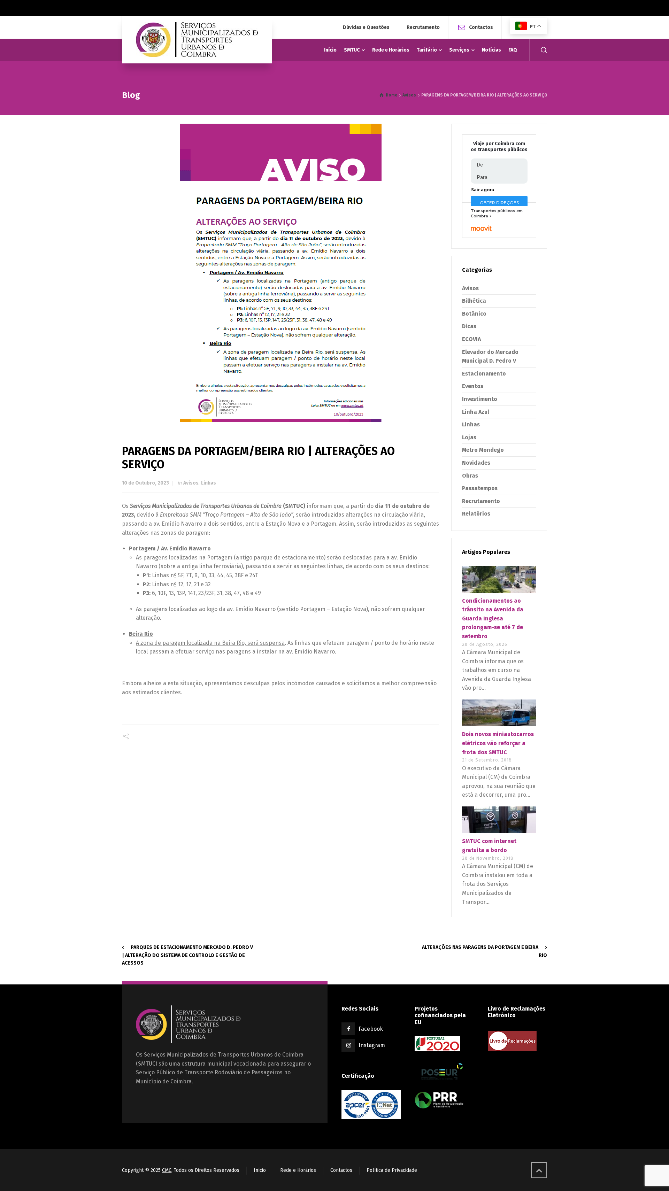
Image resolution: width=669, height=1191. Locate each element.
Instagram (372, 1045)
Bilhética (474, 300)
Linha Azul (475, 412)
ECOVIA (471, 339)
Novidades (476, 462)
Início (260, 1170)
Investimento (479, 399)
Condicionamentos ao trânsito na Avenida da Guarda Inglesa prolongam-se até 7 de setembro (492, 618)
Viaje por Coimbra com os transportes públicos (499, 147)
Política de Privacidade (392, 1170)
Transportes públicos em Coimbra (497, 213)
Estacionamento (484, 373)
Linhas (208, 483)
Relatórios (476, 513)
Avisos (191, 483)
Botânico (474, 313)
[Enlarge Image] (281, 273)
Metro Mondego (483, 450)
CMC (166, 1170)
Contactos (481, 27)
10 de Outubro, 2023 (145, 483)
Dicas (469, 326)
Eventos (472, 386)
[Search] (542, 50)
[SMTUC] (197, 39)
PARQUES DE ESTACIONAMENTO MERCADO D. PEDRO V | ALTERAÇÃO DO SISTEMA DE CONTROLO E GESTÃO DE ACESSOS (187, 955)
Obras (470, 475)
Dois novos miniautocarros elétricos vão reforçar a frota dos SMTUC (498, 743)
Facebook (371, 1029)
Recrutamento (423, 27)
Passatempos (480, 488)
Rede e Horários (298, 1170)
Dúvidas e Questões (366, 27)
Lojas (469, 437)
